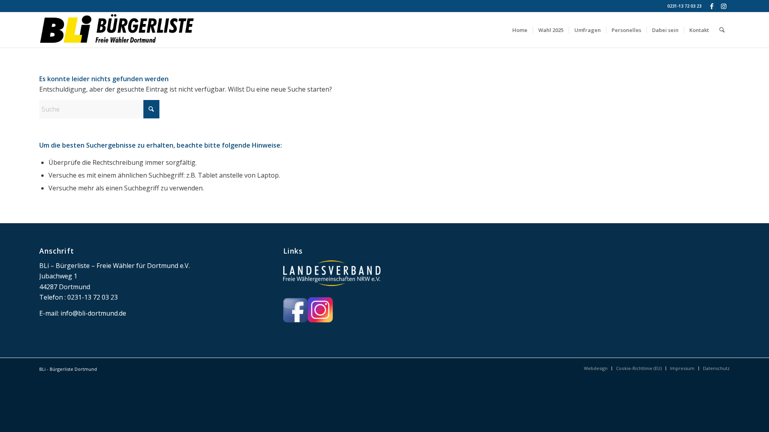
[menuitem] (520, 30)
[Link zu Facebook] (711, 6)
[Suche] (722, 30)
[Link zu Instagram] (724, 6)
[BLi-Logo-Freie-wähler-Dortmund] (117, 30)
